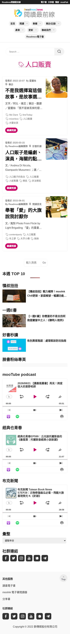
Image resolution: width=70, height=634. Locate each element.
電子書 (44, 2)
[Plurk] (37, 558)
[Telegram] (45, 558)
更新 (30, 30)
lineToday (27, 114)
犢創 (57, 2)
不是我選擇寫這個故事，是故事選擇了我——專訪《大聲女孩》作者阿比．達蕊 (23, 94)
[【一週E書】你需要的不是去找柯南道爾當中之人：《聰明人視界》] (14, 320)
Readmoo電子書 (35, 36)
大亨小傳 (25, 238)
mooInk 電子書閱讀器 (14, 592)
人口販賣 (27, 118)
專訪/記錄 (51, 23)
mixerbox (14, 118)
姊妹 (36, 238)
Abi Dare (13, 114)
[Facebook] (5, 558)
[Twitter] (13, 558)
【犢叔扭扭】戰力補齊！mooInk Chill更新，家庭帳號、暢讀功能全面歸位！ (47, 294)
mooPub (64, 2)
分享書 (51, 2)
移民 (25, 180)
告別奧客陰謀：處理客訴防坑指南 (46, 340)
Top (63, 579)
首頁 (12, 23)
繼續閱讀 (11, 130)
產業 (17, 30)
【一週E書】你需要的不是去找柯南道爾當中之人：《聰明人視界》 (46, 318)
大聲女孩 (13, 123)
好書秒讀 (37, 146)
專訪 (11, 84)
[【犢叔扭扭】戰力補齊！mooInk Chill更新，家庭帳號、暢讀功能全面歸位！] (14, 296)
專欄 (35, 23)
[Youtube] (29, 558)
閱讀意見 (37, 204)
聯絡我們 (46, 30)
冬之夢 (12, 238)
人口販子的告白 (17, 176)
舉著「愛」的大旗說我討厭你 (23, 213)
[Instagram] (21, 558)
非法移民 (36, 180)
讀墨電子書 (8, 585)
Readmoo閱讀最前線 (11, 2)
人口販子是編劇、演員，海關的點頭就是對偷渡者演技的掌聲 (23, 156)
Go (44, 262)
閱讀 (22, 23)
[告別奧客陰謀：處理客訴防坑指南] (14, 345)
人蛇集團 (13, 180)
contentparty (15, 234)
